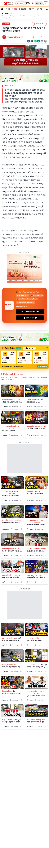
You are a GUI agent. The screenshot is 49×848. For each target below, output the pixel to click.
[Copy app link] (45, 41)
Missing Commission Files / (36, 692)
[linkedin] (38, 41)
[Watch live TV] (28, 3)
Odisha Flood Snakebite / (36, 549)
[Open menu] (2, 3)
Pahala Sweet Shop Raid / (36, 720)
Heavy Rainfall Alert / (35, 400)
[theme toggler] (32, 3)
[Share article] (21, 406)
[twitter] (32, 41)
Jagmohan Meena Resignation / (36, 521)
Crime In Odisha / (9, 638)
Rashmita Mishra (14, 37)
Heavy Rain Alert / (9, 665)
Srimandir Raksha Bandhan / (12, 427)
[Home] (2, 13)
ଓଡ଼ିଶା (14, 9)
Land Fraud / (31, 665)
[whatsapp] (35, 41)
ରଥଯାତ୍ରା (22, 9)
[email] (41, 41)
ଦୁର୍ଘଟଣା (31, 9)
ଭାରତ (7, 9)
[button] (8, 357)
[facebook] (28, 41)
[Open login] (45, 3)
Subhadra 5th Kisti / (34, 491)
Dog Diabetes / (8, 720)
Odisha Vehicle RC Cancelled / (12, 492)
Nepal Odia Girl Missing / (12, 520)
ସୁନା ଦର (39, 9)
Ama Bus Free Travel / (35, 575)
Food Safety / (7, 691)
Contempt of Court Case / (12, 549)
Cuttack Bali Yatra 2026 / (11, 575)
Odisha (7, 14)
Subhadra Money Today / (11, 400)
